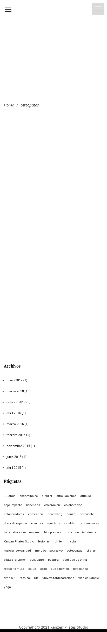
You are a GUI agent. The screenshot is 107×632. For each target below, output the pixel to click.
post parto (37, 559)
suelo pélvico (60, 569)
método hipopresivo (49, 550)
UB (36, 578)
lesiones (44, 541)
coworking (55, 514)
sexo (43, 569)
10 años (9, 496)
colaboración (73, 505)
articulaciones (66, 496)
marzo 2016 (15, 424)
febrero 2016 (15, 435)
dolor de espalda (15, 523)
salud (32, 569)
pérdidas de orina (75, 559)
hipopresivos (53, 532)
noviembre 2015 (18, 446)
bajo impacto (13, 505)
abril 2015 (13, 468)
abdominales (28, 496)
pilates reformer (15, 559)
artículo (85, 496)
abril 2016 (13, 413)
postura (53, 559)
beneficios (33, 505)
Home (9, 105)
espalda (69, 523)
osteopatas (74, 550)
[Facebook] (58, 618)
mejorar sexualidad (17, 550)
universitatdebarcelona (58, 578)
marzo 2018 (15, 391)
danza (70, 514)
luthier (58, 541)
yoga (7, 587)
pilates (91, 550)
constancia (36, 514)
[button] (98, 9)
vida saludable (88, 578)
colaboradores (14, 514)
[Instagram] (48, 618)
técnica (25, 578)
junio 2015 (14, 457)
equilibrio (53, 523)
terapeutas (80, 569)
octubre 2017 (16, 402)
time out (10, 578)
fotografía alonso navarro (22, 532)
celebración (52, 505)
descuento (86, 514)
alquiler (47, 496)
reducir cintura (14, 569)
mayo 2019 (14, 380)
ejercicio (37, 523)
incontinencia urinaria (81, 532)
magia (71, 541)
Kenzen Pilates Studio (19, 541)
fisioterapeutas (89, 523)
